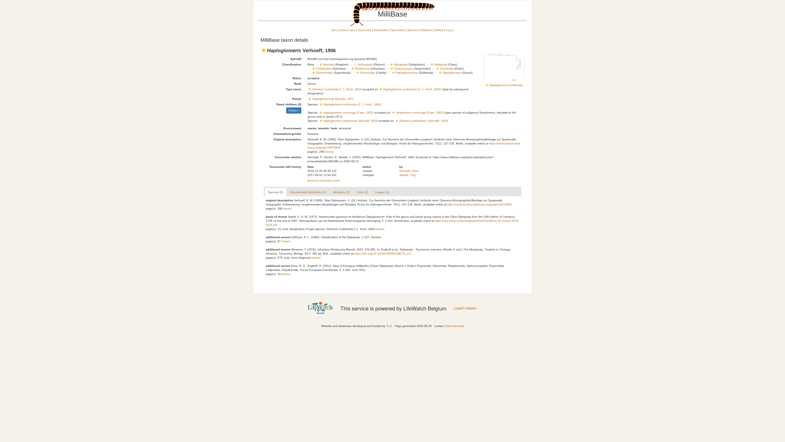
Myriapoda (401, 64)
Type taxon (293, 89)
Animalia (328, 64)
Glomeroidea (324, 72)
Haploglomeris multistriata (506, 85)
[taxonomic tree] (316, 180)
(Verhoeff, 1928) (423, 120)
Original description (287, 139)
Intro (334, 30)
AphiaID (295, 59)
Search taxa (347, 30)
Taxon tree (364, 30)
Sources (412, 30)
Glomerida (446, 68)
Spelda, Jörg (407, 175)
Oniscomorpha (403, 68)
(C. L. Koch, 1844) (412, 89)
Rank (297, 83)
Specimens (398, 30)
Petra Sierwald (454, 326)
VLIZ (389, 326)
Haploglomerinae (407, 72)
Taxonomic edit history (285, 166)
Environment (292, 128)
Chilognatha (323, 68)
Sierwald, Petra (409, 171)
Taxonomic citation (288, 157)
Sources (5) (275, 192)
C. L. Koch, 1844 (336, 89)
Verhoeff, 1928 (350, 120)
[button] (263, 50)
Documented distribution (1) (308, 192)
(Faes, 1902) (348, 112)
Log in (450, 30)
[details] (329, 151)
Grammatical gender (287, 133)
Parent (296, 98)
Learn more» (465, 308)
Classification (291, 64)
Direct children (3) (288, 104)
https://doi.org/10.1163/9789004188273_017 (383, 253)
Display (292, 110)
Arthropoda (365, 64)
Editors (438, 30)
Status (296, 78)
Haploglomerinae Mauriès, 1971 (333, 98)
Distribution (381, 30)
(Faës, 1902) (420, 112)
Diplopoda (440, 64)
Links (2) (362, 192)
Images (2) (382, 192)
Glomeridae (367, 72)
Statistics (426, 30)
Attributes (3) (341, 192)
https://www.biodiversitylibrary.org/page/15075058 (479, 204)
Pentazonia (362, 68)
